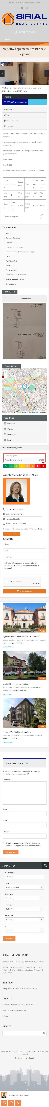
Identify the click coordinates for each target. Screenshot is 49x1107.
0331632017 (15, 519)
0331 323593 (27, 32)
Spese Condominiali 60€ (15, 279)
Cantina (9, 242)
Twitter (10, 429)
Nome (6, 809)
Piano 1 (9, 265)
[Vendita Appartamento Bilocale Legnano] (24, 387)
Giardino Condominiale (14, 247)
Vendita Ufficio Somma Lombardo (16, 684)
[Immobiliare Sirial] (24, 19)
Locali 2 (9, 256)
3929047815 (19, 514)
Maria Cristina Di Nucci (19, 1095)
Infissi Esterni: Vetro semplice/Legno (20, 252)
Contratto (9, 894)
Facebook (11, 423)
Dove (7, 883)
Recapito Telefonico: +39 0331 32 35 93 (18, 1005)
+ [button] (6, 371)
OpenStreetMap (33, 412)
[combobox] (24, 887)
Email (9, 440)
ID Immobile (10, 873)
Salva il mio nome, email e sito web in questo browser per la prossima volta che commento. (23, 844)
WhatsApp (11, 434)
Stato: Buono (11, 284)
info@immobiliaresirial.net (30, 2)
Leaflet (24, 412)
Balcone (9, 233)
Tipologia (8, 905)
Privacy (5, 1016)
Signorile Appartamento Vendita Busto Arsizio (22, 636)
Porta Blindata (11, 270)
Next (46, 73)
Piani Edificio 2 (11, 261)
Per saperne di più (11, 534)
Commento (8, 779)
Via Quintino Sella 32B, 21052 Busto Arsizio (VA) (20, 989)
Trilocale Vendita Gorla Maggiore (17, 732)
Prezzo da (9, 915)
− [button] (6, 375)
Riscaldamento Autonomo (16, 275)
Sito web (6, 832)
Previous (2, 73)
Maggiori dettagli (16, 643)
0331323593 (18, 509)
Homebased (29, 1058)
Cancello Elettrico (13, 238)
